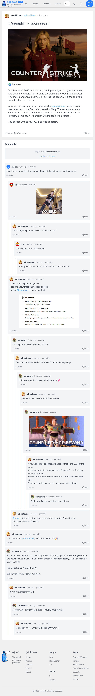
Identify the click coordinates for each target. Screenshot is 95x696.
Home (24, 4)
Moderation (78, 675)
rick (16, 185)
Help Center (54, 661)
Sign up (90, 3)
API (50, 664)
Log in (81, 3)
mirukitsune (16, 15)
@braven (17, 518)
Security (76, 672)
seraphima (22, 340)
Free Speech (78, 664)
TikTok (52, 680)
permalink (32, 167)
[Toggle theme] (74, 4)
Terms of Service (80, 657)
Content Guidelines (81, 668)
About (28, 672)
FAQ (51, 657)
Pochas (35, 4)
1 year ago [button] (43, 15)
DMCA (75, 679)
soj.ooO (12, 2)
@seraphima (58, 106)
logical (15, 167)
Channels (46, 4)
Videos (58, 4)
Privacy (76, 661)
